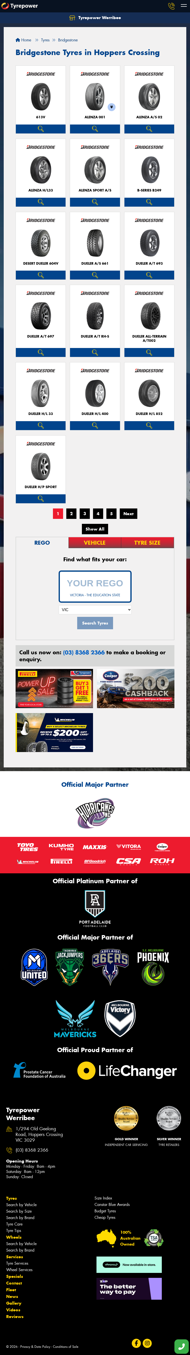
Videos (13, 1310)
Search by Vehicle (21, 1204)
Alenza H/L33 (40, 190)
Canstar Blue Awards (112, 1204)
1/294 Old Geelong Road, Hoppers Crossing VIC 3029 (39, 1134)
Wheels (14, 1237)
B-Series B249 (149, 190)
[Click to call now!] (171, 6)
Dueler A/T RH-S (95, 336)
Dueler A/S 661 (95, 263)
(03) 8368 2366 (84, 652)
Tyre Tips (13, 1230)
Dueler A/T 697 (40, 336)
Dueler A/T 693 (149, 263)
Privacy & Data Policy (35, 1347)
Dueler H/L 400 (95, 414)
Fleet (11, 1289)
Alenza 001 (95, 117)
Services (14, 1257)
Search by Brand (20, 1217)
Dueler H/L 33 (40, 414)
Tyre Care (14, 1224)
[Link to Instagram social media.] (147, 1343)
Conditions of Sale (65, 1347)
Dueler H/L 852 (149, 414)
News (12, 1296)
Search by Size (19, 1211)
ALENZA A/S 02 (149, 117)
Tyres (11, 1198)
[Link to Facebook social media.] (136, 1343)
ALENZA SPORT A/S (95, 190)
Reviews (15, 1316)
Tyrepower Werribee (99, 17)
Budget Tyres (105, 1211)
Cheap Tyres (105, 1217)
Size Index (103, 1198)
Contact (14, 1283)
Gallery (13, 1303)
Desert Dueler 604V (40, 263)
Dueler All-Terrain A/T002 (149, 338)
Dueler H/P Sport (41, 487)
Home (25, 40)
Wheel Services (19, 1269)
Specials (14, 1276)
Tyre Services (17, 1263)
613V (40, 117)
